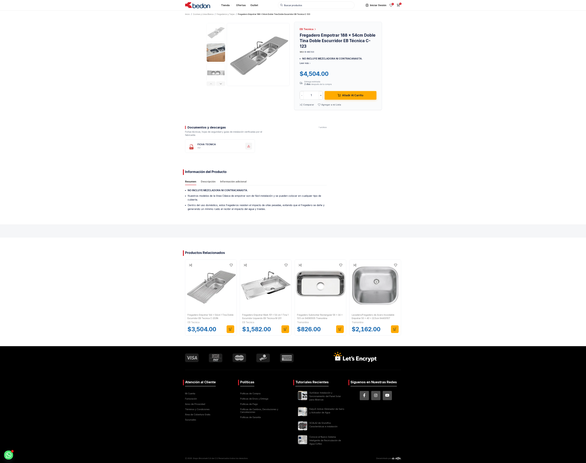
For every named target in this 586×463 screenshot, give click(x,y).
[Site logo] (197, 4)
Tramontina (303, 322)
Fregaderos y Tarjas (226, 14)
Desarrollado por (384, 458)
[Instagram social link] (375, 395)
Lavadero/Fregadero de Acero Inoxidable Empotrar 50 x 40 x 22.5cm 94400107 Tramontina (373, 318)
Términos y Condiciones (197, 409)
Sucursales (190, 419)
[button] (211, 83)
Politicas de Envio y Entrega (254, 398)
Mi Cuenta (190, 393)
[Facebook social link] (364, 395)
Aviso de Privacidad (195, 404)
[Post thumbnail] (302, 396)
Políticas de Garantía (250, 417)
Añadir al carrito (352, 95)
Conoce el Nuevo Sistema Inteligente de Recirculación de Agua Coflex (325, 440)
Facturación (191, 398)
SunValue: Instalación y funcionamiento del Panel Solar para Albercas (325, 396)
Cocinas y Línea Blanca (203, 14)
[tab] (190, 182)
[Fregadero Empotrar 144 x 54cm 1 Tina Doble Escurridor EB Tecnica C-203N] (211, 285)
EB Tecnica (307, 29)
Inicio (187, 14)
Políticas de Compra (250, 393)
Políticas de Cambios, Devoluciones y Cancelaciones (259, 410)
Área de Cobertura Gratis (197, 414)
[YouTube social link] (387, 395)
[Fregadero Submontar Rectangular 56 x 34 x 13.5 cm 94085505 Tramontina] (320, 285)
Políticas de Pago (249, 404)
